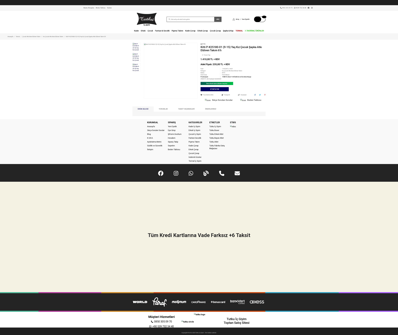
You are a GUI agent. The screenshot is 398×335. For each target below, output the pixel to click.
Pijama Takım (194, 142)
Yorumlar (163, 109)
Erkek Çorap (193, 149)
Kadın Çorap (193, 146)
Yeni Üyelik (172, 126)
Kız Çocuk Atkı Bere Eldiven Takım (232, 71)
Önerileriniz (210, 109)
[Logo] (146, 19)
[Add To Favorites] (210, 95)
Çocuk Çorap (194, 153)
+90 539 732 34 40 (163, 326)
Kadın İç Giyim (194, 126)
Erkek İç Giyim (194, 130)
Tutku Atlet (213, 142)
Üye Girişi (171, 130)
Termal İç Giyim (195, 161)
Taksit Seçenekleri (186, 109)
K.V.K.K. (150, 138)
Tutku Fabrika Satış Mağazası (217, 147)
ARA (217, 19)
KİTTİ (203, 44)
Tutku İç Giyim (215, 126)
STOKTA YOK (214, 89)
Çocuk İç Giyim (195, 134)
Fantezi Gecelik (195, 138)
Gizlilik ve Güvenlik (154, 146)
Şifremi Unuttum (174, 134)
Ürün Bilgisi (143, 109)
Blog (149, 134)
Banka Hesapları (89, 8)
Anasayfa (151, 126)
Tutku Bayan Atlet (216, 138)
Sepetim (171, 146)
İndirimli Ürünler (195, 157)
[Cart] (260, 19)
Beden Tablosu (100, 8)
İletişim (150, 149)
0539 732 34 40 (301, 8)
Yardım (109, 8)
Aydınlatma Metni (154, 142)
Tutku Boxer (214, 130)
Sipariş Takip (173, 142)
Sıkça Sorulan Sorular (222, 100)
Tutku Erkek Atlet (216, 134)
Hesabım (171, 138)
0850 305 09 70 (163, 321)
